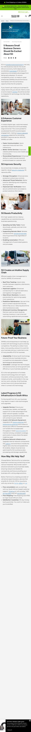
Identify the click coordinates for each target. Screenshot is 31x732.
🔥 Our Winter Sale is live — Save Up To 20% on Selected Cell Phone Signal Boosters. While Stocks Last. (15, 7)
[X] (11, 58)
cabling (8, 443)
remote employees (20, 233)
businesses (13, 71)
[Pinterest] (13, 58)
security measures (18, 170)
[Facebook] (9, 58)
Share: (5, 57)
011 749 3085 (7, 493)
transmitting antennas (10, 424)
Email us (12, 491)
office (21, 483)
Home (2, 20)
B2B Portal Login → (23, 12)
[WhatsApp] (16, 58)
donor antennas (18, 422)
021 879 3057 (21, 493)
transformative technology (15, 64)
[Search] (26, 16)
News (7, 20)
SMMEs (14, 92)
